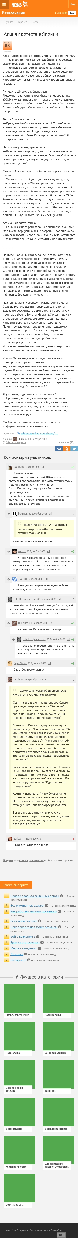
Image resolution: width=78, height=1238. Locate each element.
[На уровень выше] (8, 514)
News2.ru (11, 1230)
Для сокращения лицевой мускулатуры (57, 1165)
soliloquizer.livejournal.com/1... (39, 433)
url (43, 466)
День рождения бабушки (14, 1089)
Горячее (22, 22)
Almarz (22, 551)
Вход (73, 4)
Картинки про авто (16, 1166)
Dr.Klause (23, 439)
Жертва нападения (23, 948)
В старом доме (14, 1128)
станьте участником (31, 860)
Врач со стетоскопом (25, 942)
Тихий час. (50, 1090)
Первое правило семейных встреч (34, 895)
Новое (35, 22)
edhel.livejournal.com (25, 599)
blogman (22, 513)
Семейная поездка (23, 921)
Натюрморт (18, 960)
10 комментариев (16, 442)
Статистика (36, 1230)
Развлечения (13, 13)
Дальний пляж (53, 1014)
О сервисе (22, 1230)
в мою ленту (61, 13)
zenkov (17, 838)
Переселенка (13, 1052)
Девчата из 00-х (14, 1204)
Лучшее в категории (41, 977)
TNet (20, 579)
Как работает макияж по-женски (33, 911)
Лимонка (16, 954)
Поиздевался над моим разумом (33, 926)
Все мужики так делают (27, 905)
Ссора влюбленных (55, 1052)
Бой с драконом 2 (22, 936)
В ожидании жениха (56, 1128)
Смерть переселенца (17, 1014)
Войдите (8, 860)
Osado (17, 466)
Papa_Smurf (20, 663)
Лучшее (9, 22)
